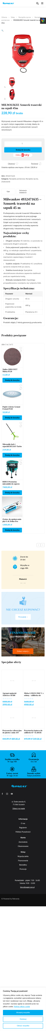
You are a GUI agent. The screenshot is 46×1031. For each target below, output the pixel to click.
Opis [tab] (8, 191)
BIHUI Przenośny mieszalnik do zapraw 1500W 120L (11, 484)
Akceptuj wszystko (23, 1012)
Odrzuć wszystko (23, 1026)
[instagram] (7, 794)
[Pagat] (8, 3)
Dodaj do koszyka (23, 150)
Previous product (38, 545)
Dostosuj (23, 1019)
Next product (43, 545)
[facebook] (2, 794)
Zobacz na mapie (19, 808)
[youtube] (12, 794)
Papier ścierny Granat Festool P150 (11, 408)
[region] (23, 1009)
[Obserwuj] (17, 164)
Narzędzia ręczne (25, 17)
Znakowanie (5, 182)
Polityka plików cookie (22, 1007)
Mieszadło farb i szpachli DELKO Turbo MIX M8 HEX (12, 446)
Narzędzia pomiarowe (17, 179)
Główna (4, 17)
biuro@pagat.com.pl (27, 887)
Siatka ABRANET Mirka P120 (9, 370)
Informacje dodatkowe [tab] (23, 191)
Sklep (13, 17)
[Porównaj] (40, 164)
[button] (2, 30)
